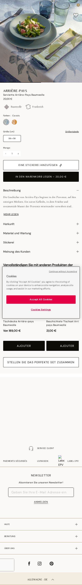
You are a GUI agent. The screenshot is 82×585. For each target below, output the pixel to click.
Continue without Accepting (63, 271)
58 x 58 (12, 138)
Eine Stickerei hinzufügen (38, 165)
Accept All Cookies (41, 299)
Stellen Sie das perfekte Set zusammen (40, 362)
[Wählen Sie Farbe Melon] (14, 122)
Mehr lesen (11, 214)
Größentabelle (72, 132)
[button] (70, 6)
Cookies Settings (41, 309)
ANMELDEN (41, 502)
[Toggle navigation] (6, 6)
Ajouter (24, 346)
